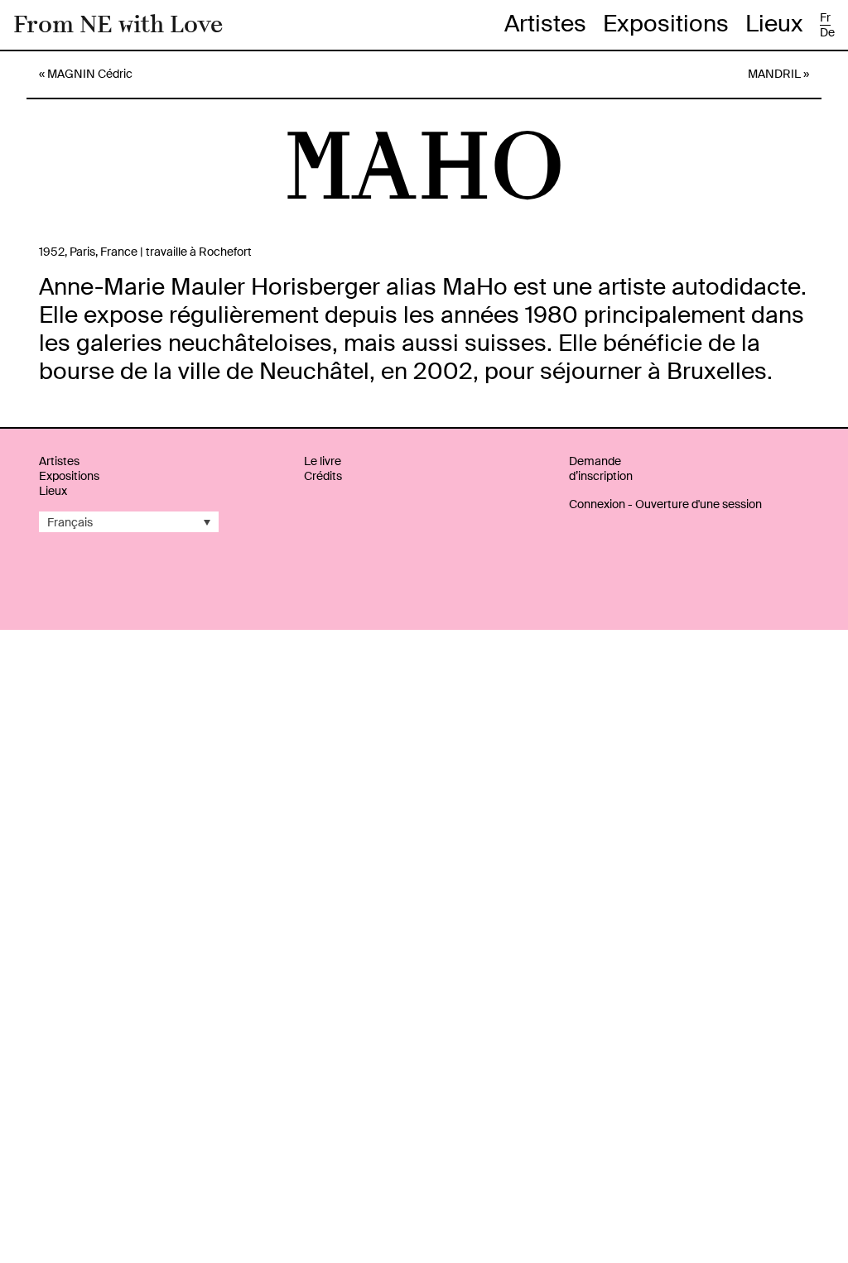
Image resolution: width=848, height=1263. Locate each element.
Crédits (323, 475)
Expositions (666, 23)
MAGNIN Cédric (89, 73)
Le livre (322, 461)
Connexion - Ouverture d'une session (665, 504)
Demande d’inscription (601, 468)
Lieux (774, 23)
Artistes (545, 23)
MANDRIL (774, 73)
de (827, 32)
